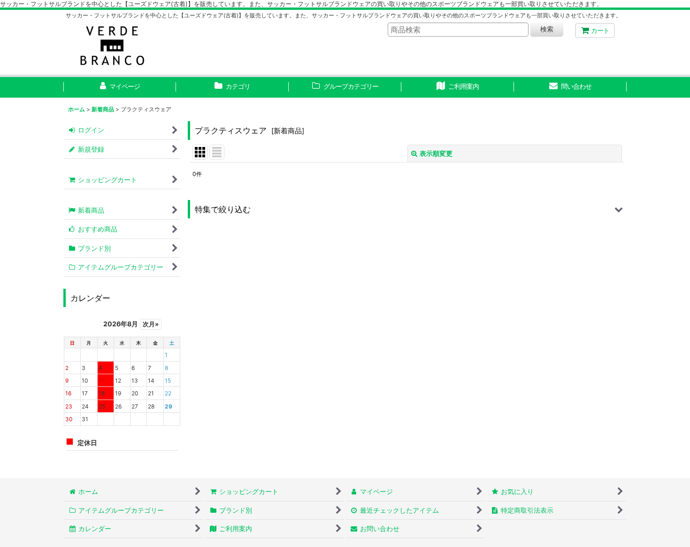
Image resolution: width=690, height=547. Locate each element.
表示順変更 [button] (436, 153)
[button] (407, 209)
